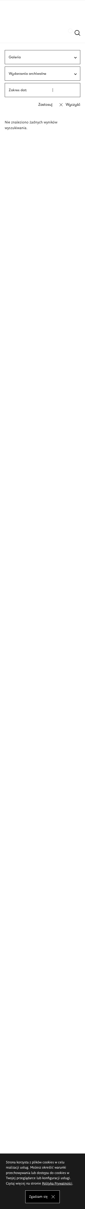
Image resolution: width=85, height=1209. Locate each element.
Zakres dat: (18, 90)
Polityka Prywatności (57, 1183)
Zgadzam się (38, 1196)
